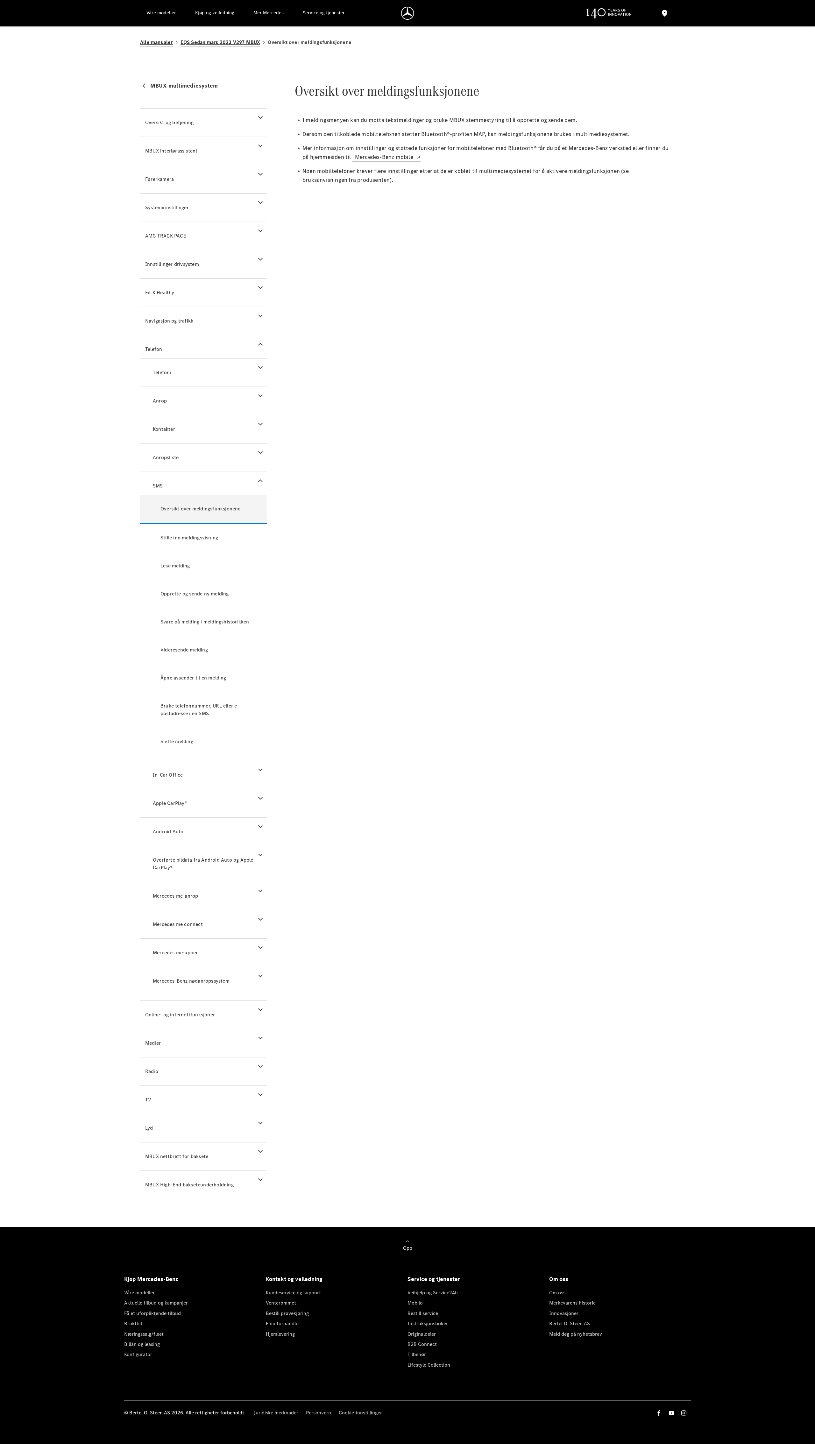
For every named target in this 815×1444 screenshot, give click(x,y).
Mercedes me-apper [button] (175, 952)
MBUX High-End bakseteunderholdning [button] (189, 1184)
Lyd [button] (149, 1128)
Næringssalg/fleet (144, 1334)
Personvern (318, 1412)
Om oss (557, 1292)
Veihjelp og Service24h (433, 1292)
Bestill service (423, 1313)
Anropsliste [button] (166, 457)
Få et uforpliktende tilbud (152, 1313)
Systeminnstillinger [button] (167, 207)
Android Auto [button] (168, 831)
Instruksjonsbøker (428, 1323)
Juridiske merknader (276, 1412)
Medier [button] (153, 1043)
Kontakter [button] (164, 429)
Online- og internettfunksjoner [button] (180, 1014)
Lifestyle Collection (429, 1365)
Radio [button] (151, 1071)
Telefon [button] (153, 349)
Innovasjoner (563, 1313)
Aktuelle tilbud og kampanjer (156, 1302)
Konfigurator (138, 1354)
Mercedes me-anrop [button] (175, 896)
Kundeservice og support (293, 1292)
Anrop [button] (160, 400)
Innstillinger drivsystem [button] (172, 264)
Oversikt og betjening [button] (169, 122)
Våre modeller (139, 1292)
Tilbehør (417, 1354)
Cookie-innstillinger (360, 1412)
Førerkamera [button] (159, 179)
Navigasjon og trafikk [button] (169, 320)
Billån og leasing (142, 1344)
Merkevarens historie (572, 1302)
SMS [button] (158, 485)
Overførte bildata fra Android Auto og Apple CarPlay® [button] (203, 864)
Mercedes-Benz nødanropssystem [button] (191, 981)
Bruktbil (133, 1323)
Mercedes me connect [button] (178, 924)
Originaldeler (422, 1334)
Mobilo (415, 1302)
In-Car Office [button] (168, 775)
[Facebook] (659, 1413)
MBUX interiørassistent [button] (171, 150)
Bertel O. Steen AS (569, 1323)
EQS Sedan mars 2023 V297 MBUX (220, 42)
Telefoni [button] (162, 372)
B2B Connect (422, 1344)
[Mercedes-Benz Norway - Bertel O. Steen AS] (407, 13)
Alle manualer (156, 42)
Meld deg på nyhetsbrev (575, 1334)
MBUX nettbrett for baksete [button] (176, 1156)
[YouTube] (671, 1413)
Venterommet (281, 1302)
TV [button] (148, 1099)
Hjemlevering (280, 1334)
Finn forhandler (283, 1323)
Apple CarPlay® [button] (170, 803)
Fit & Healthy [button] (159, 292)
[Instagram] (684, 1413)
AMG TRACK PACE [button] (165, 235)
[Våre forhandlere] (664, 13)
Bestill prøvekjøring (287, 1313)
